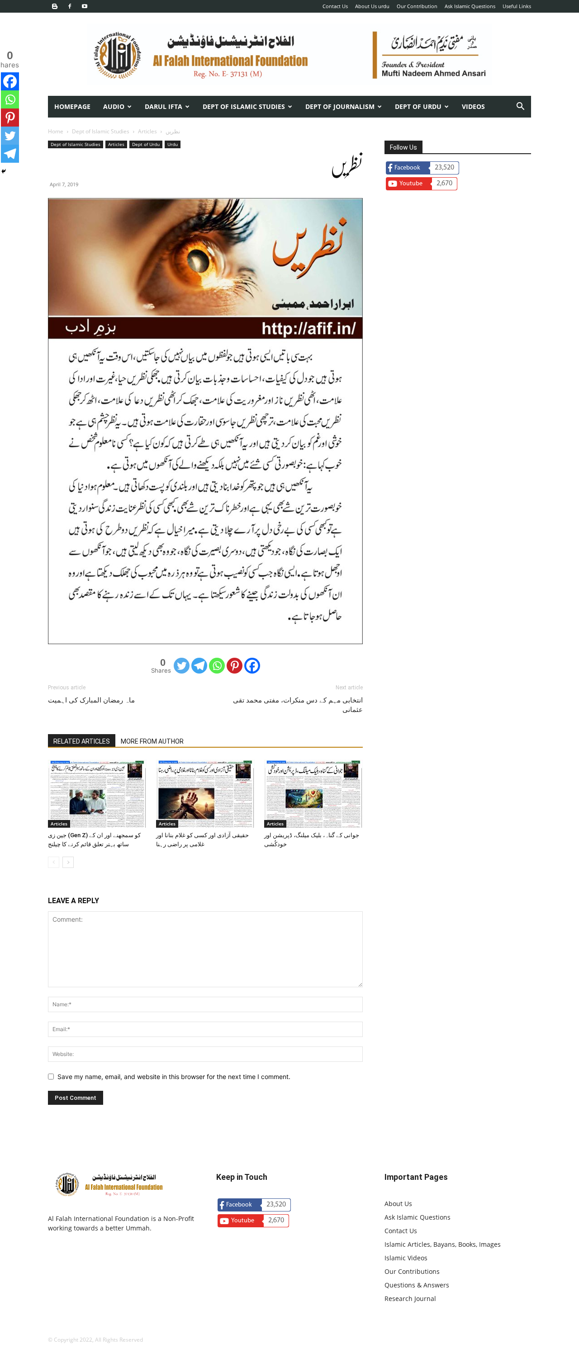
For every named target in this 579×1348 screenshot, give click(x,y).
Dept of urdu (418, 106)
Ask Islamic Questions (470, 6)
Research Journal (410, 1298)
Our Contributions (412, 1271)
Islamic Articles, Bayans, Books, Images (442, 1244)
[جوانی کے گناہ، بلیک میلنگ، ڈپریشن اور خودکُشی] (313, 794)
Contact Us (335, 6)
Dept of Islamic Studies (244, 106)
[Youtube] (84, 6)
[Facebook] (69, 6)
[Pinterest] (234, 666)
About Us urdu (372, 6)
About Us (398, 1203)
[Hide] (3, 171)
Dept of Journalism (340, 106)
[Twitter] (182, 666)
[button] (520, 107)
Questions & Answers (416, 1285)
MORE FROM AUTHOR (152, 741)
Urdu (172, 144)
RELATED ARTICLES (81, 741)
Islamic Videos (405, 1258)
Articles (147, 131)
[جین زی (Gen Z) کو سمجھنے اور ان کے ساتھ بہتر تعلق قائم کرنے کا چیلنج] (97, 794)
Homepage (72, 106)
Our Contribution (417, 6)
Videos (473, 106)
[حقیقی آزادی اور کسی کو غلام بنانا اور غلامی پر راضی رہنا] (205, 794)
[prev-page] (53, 862)
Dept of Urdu (146, 144)
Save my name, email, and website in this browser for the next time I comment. (173, 1076)
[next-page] (68, 862)
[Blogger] (55, 6)
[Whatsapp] (217, 666)
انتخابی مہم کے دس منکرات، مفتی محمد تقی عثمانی (298, 705)
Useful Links (517, 6)
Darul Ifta (163, 106)
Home (55, 131)
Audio (113, 106)
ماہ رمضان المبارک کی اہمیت (91, 700)
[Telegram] (199, 666)
